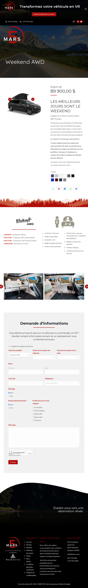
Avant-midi (38, 414)
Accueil (28, 542)
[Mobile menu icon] (84, 35)
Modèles (29, 547)
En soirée (37, 420)
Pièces (28, 556)
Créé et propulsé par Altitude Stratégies (57, 584)
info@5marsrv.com (73, 554)
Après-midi (38, 417)
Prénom (11, 368)
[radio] (52, 175)
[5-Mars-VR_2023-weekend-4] (64, 286)
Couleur (53, 172)
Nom (46, 368)
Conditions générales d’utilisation (30, 567)
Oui (11, 396)
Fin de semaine (39, 411)
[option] (24, 104)
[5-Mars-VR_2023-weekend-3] (23, 286)
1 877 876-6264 (27, 21)
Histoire (29, 545)
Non (11, 393)
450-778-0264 (72, 558)
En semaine (38, 407)
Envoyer (13, 462)
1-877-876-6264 (72, 561)
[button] (9, 99)
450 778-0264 (12, 21)
